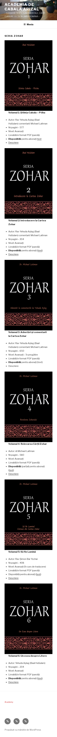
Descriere (13, 142)
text (39, 139)
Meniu (30, 24)
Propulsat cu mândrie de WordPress (23, 729)
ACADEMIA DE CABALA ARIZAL (22, 6)
